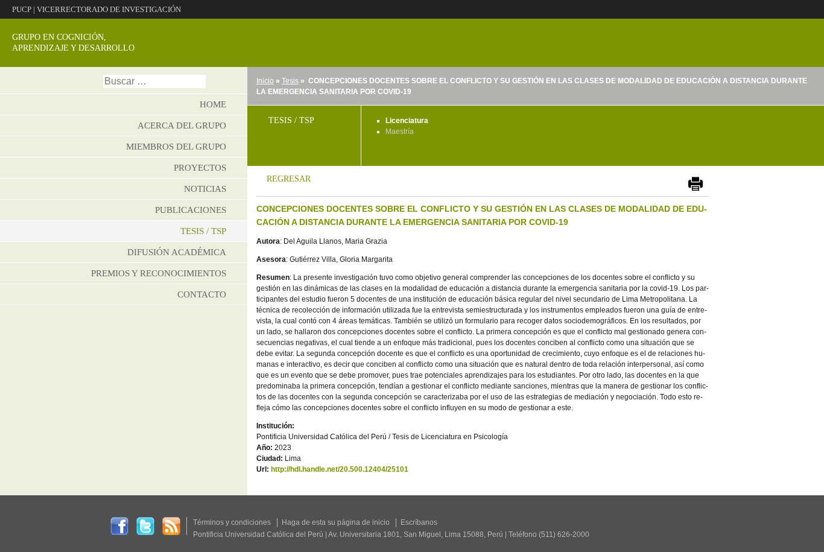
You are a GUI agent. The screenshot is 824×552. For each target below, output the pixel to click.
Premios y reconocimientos (158, 273)
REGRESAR (289, 178)
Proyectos (200, 168)
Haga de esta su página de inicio (336, 522)
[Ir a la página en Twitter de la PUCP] (145, 525)
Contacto (201, 294)
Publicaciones (190, 210)
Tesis (290, 81)
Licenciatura (406, 120)
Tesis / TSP (203, 231)
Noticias (205, 189)
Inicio (265, 81)
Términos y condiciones (232, 522)
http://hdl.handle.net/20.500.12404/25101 (339, 469)
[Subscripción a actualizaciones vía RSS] (171, 525)
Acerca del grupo (182, 125)
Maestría (399, 131)
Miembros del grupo (176, 146)
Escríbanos (419, 522)
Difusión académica (176, 252)
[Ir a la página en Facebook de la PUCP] (119, 525)
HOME (213, 104)
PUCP (21, 9)
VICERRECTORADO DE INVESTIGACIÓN (109, 9)
